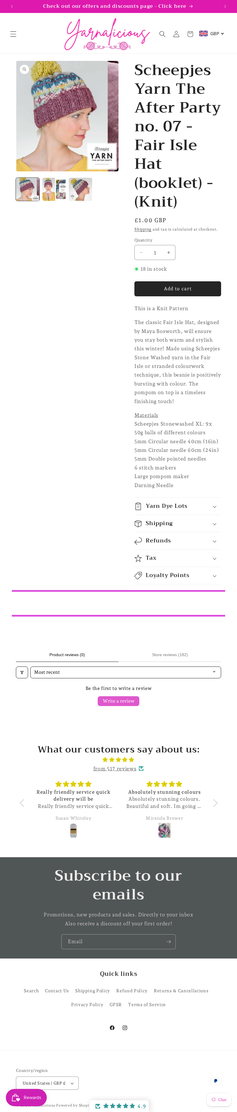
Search (31, 990)
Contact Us (57, 990)
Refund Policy (132, 990)
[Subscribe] (168, 941)
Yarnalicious (43, 1105)
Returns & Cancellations (181, 990)
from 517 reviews (115, 768)
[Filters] (22, 672)
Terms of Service (147, 1004)
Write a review (118, 701)
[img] (119, 759)
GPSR (116, 1004)
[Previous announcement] (11, 6)
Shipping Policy (92, 990)
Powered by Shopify (74, 1105)
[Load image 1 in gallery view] (27, 189)
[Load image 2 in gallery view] (54, 189)
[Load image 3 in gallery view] (80, 189)
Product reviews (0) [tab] (67, 654)
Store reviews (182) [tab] (170, 654)
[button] (13, 34)
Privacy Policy (87, 1004)
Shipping (142, 229)
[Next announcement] (225, 6)
